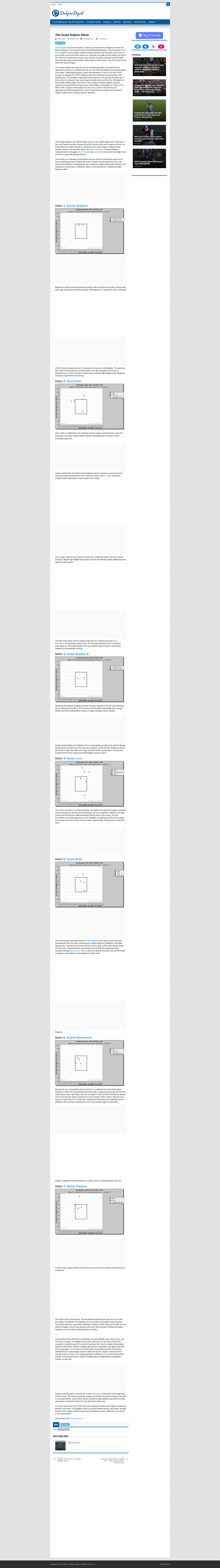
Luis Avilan (98, 152)
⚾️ (149, 35)
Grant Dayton (61, 48)
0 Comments (102, 39)
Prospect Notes (94, 22)
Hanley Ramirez (76, 1186)
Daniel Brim (61, 39)
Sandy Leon (74, 758)
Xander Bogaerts (77, 205)
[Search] (168, 4)
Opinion (117, 22)
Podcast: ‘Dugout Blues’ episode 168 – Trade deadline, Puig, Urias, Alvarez (112, 1460)
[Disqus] (91, 1526)
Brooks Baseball (76, 1418)
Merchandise (140, 22)
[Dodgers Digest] (68, 12)
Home (53, 4)
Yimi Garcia (97, 1394)
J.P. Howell (85, 152)
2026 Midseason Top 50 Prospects (68, 22)
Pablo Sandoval (92, 941)
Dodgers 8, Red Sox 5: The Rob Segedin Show (69, 1459)
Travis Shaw (74, 859)
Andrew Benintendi (79, 1037)
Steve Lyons (74, 951)
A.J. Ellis (107, 476)
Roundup (127, 22)
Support (151, 22)
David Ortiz (73, 381)
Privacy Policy (165, 1564)
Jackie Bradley (75, 653)
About (60, 4)
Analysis (107, 22)
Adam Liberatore (96, 149)
